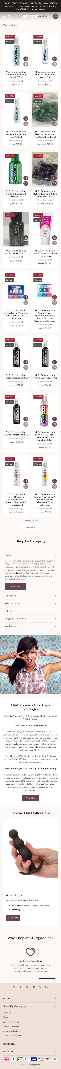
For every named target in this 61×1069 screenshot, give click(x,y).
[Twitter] (14, 987)
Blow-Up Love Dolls (11, 1026)
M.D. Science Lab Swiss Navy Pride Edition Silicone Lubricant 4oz (45, 436)
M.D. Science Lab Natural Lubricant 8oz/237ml (16, 74)
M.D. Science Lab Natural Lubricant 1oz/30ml (16, 194)
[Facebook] (20, 987)
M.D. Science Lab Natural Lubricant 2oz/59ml (16, 134)
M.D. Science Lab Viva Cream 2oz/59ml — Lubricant (45, 253)
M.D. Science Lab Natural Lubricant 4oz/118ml (45, 74)
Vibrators (7, 1012)
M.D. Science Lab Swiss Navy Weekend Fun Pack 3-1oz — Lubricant (16, 314)
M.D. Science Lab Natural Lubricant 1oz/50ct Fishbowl (45, 134)
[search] (9, 16)
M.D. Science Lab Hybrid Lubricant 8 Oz (16, 376)
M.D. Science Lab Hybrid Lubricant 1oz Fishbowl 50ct (45, 194)
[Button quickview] (25, 58)
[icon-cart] (49, 16)
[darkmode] (55, 16)
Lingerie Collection (11, 1031)
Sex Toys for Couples (12, 1021)
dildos (16, 563)
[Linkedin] (40, 987)
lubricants (34, 572)
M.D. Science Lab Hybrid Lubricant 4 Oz (44, 376)
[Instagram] (27, 987)
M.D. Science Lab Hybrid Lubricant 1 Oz (16, 252)
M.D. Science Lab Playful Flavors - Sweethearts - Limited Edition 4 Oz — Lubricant (16, 499)
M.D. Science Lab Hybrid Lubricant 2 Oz (16, 433)
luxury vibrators (41, 560)
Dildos (6, 1017)
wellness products (12, 572)
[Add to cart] (25, 183)
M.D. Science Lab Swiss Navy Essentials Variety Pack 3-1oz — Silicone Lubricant (44, 315)
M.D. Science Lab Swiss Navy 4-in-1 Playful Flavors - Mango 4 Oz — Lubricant (44, 499)
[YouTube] (33, 987)
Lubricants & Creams (12, 1035)
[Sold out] (25, 64)
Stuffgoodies (34, 1064)
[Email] (47, 987)
